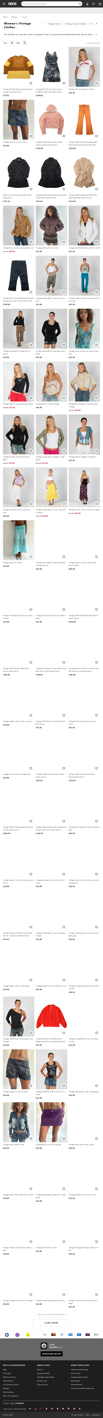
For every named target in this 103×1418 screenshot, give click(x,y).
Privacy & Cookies (77, 1415)
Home (5, 17)
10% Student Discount (11, 1384)
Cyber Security (42, 1384)
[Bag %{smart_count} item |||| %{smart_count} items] (100, 4)
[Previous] (44, 24)
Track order (7, 1373)
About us (40, 1369)
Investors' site (42, 1381)
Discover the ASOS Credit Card (82, 1388)
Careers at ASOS (43, 1373)
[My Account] (87, 4)
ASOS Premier (8, 1381)
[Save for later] (31, 83)
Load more (51, 1322)
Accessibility (96, 1415)
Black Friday (75, 1381)
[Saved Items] (93, 4)
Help (5, 1369)
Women (14, 17)
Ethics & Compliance (10, 1396)
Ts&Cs (88, 1415)
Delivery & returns (9, 1377)
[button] (30, 1409)
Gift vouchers (76, 1373)
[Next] (96, 24)
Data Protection (8, 1392)
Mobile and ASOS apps (79, 1369)
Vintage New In (55, 23)
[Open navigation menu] (4, 4)
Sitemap (6, 1388)
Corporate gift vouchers (79, 1377)
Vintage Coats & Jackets (76, 23)
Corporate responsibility (45, 1377)
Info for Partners (76, 1384)
